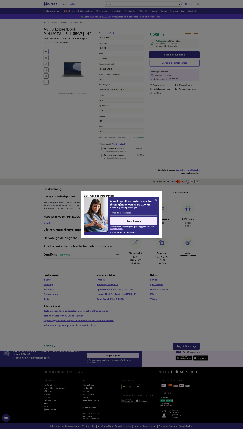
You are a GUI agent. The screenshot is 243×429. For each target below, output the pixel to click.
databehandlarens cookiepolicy (117, 214)
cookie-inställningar (129, 212)
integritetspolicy (91, 214)
